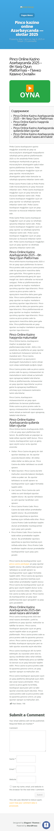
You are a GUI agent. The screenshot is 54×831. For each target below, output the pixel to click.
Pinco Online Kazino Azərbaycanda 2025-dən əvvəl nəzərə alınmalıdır (33, 135)
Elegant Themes (31, 823)
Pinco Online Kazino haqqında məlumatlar (31, 123)
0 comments (31, 41)
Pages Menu (27, 15)
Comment (13, 728)
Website (12, 779)
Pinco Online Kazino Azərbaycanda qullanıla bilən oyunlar (33, 129)
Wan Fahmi (24, 39)
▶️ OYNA (30, 91)
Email (12, 769)
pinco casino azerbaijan (19, 564)
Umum (20, 41)
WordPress (32, 826)
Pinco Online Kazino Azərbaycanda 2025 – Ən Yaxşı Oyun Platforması (33, 117)
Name (12, 759)
